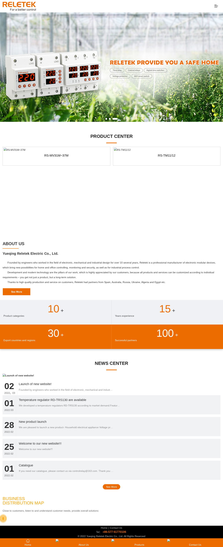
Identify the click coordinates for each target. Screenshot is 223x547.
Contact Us (116, 527)
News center (111, 363)
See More (111, 486)
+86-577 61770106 (114, 531)
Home (104, 527)
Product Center (111, 136)
